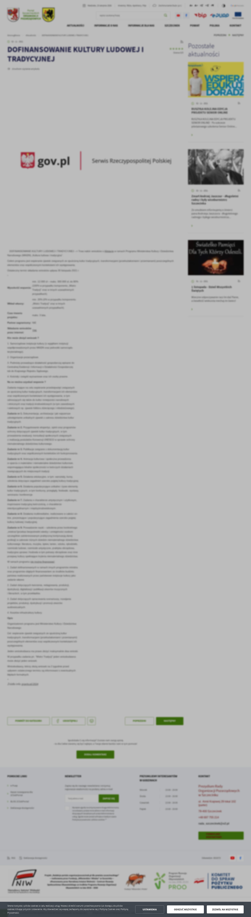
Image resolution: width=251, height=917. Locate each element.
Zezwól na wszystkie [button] (225, 909)
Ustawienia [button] (150, 909)
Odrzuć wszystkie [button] (185, 909)
